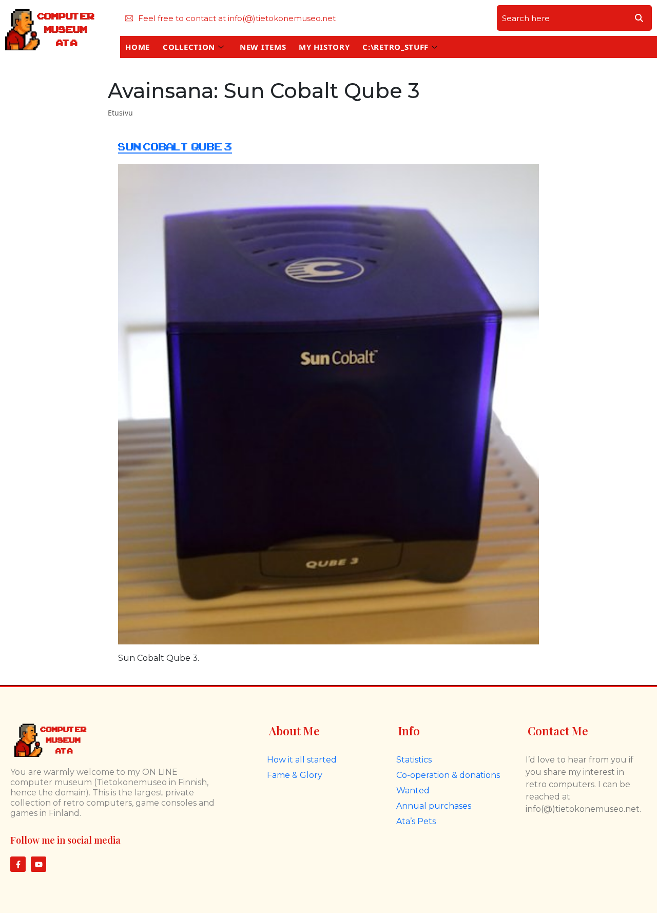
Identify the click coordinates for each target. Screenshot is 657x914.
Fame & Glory (294, 775)
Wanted (413, 790)
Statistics (414, 760)
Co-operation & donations (448, 775)
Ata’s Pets (416, 821)
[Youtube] (38, 864)
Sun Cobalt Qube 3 (175, 147)
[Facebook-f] (18, 864)
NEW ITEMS (263, 47)
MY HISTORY (324, 47)
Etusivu (120, 113)
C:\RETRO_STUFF (395, 47)
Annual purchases (433, 806)
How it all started (302, 760)
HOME (137, 47)
